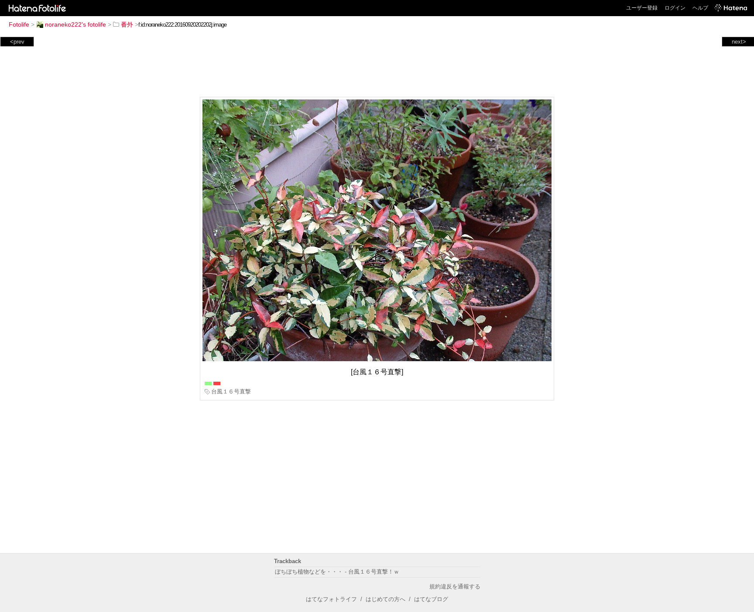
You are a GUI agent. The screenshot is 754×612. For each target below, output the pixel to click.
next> (739, 41)
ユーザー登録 (642, 8)
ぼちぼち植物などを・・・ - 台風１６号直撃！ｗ (337, 571)
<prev (17, 41)
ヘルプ (700, 8)
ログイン (675, 8)
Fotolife (19, 24)
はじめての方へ (385, 599)
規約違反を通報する (454, 586)
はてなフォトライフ (331, 599)
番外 (127, 24)
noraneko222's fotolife (75, 24)
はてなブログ (431, 599)
